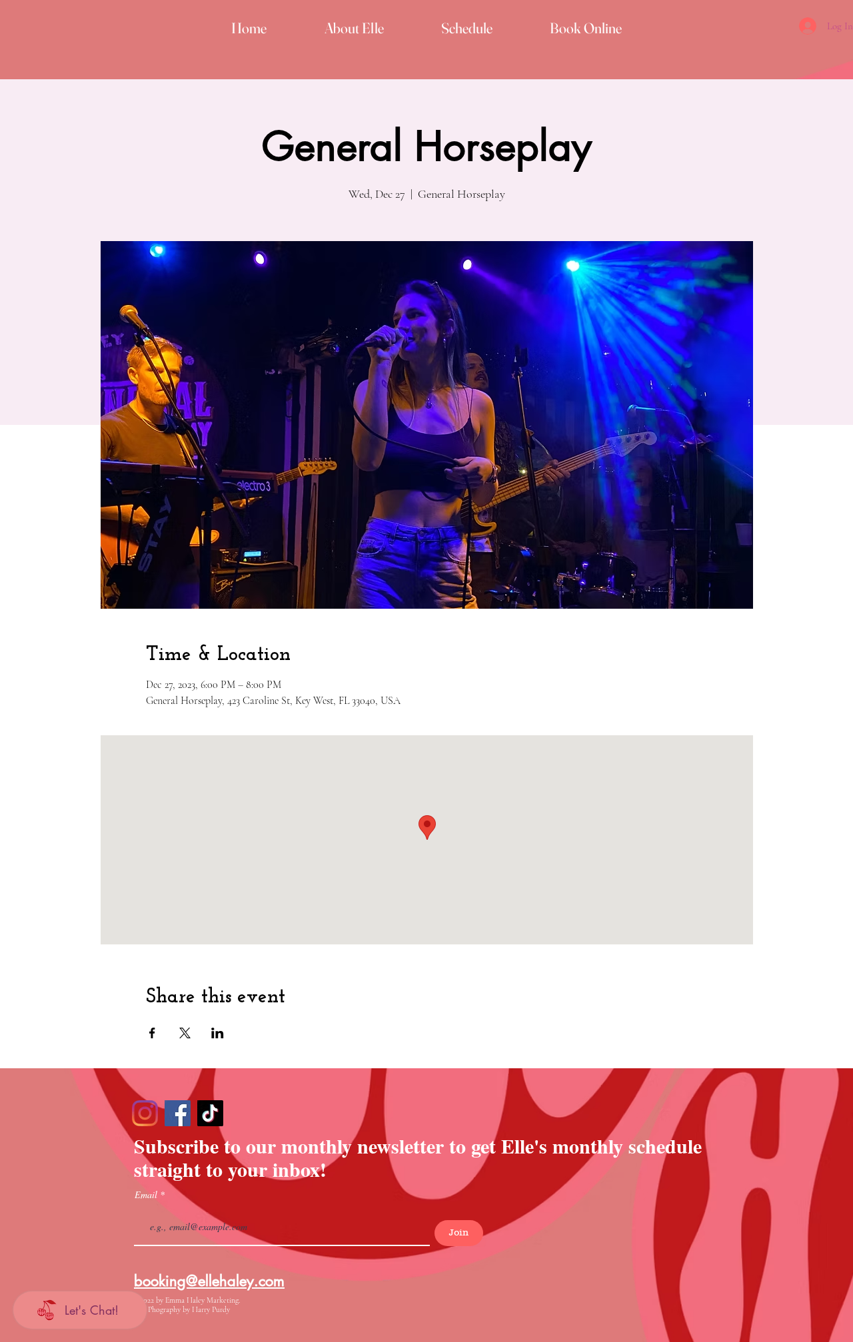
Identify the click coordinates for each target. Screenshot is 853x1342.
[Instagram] (145, 1113)
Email (147, 1194)
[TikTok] (210, 1113)
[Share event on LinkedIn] (217, 1033)
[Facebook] (178, 1113)
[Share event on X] (185, 1033)
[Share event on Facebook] (152, 1033)
